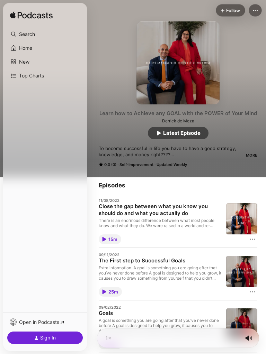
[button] (45, 34)
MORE (251, 155)
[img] (31, 15)
